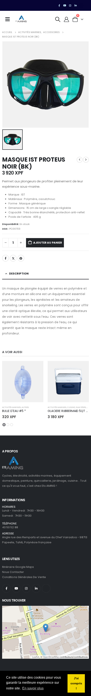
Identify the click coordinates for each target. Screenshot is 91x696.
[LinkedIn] (75, 5)
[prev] (80, 160)
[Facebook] (59, 5)
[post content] (22, 381)
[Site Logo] (21, 19)
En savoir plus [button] (33, 688)
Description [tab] (19, 274)
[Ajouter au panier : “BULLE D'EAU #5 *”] (36, 368)
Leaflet (35, 657)
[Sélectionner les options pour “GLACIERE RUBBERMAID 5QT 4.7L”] (82, 368)
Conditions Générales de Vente (24, 577)
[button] (58, 19)
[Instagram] (70, 5)
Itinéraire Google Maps (18, 567)
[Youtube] (64, 5)
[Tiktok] (81, 5)
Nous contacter (13, 572)
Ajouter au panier (47, 243)
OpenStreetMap (51, 657)
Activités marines (11, 407)
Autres (25, 407)
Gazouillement (13, 258)
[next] (86, 160)
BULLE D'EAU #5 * (14, 411)
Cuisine (71, 407)
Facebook (5, 258)
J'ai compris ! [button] (76, 683)
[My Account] (66, 19)
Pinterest (21, 258)
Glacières (81, 407)
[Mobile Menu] (8, 19)
